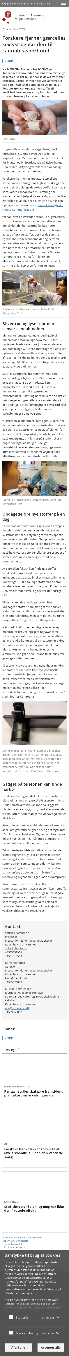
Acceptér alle (51, 1347)
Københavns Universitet (15, 1240)
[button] (63, 3)
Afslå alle (18, 1347)
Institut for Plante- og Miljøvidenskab (22, 1237)
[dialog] (34, 1303)
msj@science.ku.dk (17, 1008)
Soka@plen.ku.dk (16, 948)
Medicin (9, 60)
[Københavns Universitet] (7, 17)
